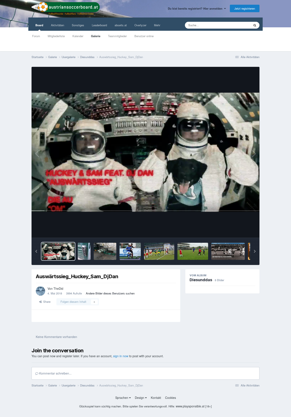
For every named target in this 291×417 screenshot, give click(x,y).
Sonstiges (78, 25)
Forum (36, 36)
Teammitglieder (117, 36)
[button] (36, 251)
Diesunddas (201, 280)
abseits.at (121, 25)
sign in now (120, 356)
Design (140, 397)
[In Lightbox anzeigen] (145, 152)
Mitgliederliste (56, 36)
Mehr (157, 25)
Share (46, 302)
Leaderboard (99, 25)
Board (39, 25)
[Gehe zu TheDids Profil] (40, 291)
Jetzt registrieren (244, 8)
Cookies (170, 397)
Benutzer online (144, 36)
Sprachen (122, 397)
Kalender (77, 36)
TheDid (58, 288)
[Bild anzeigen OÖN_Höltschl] (159, 251)
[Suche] (254, 25)
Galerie (95, 36)
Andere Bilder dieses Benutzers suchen (110, 293)
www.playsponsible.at (190, 406)
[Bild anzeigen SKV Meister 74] (228, 251)
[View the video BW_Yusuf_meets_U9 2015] (192, 251)
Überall (240, 25)
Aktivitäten (57, 25)
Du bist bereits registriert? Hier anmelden (196, 8)
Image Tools (242, 230)
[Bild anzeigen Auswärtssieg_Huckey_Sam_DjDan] (58, 251)
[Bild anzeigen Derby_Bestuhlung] (105, 251)
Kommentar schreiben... (55, 373)
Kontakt (156, 397)
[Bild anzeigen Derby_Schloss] (84, 251)
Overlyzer (140, 25)
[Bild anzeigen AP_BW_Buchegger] (130, 251)
